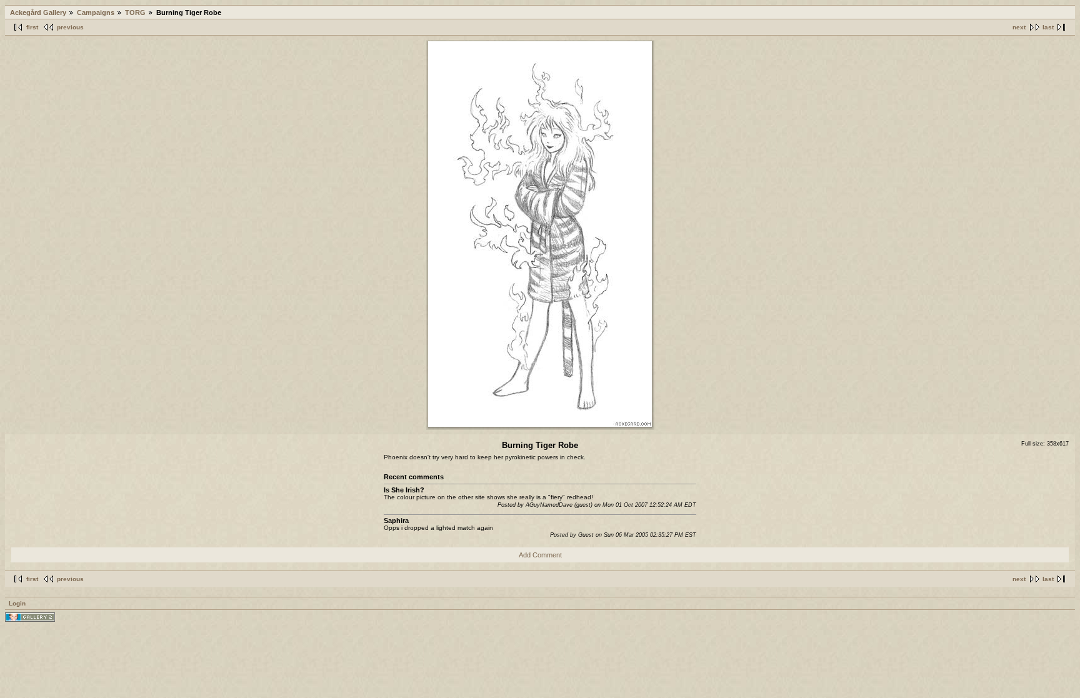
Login (17, 603)
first (32, 27)
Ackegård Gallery (38, 12)
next (1019, 27)
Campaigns (95, 12)
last (1048, 27)
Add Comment (540, 555)
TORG (135, 12)
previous (70, 27)
